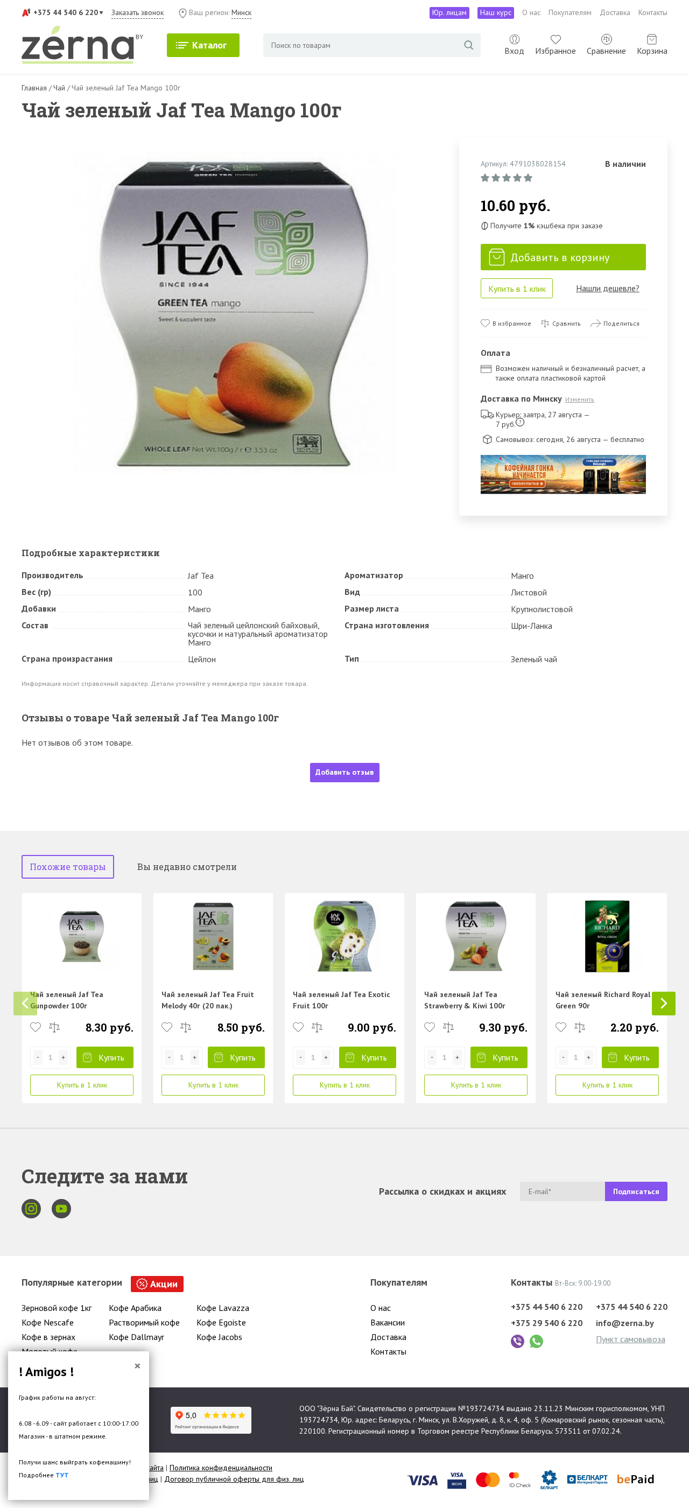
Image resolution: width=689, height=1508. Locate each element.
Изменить (579, 399)
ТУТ (62, 1475)
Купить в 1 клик (517, 288)
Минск (241, 12)
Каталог (209, 45)
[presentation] (25, 1003)
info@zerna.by (625, 1322)
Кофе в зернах (48, 1336)
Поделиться (621, 323)
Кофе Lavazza (222, 1307)
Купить (111, 1057)
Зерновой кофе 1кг (57, 1307)
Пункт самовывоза (630, 1339)
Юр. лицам (449, 12)
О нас (531, 12)
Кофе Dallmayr (136, 1336)
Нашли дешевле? (607, 288)
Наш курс (495, 12)
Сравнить (566, 323)
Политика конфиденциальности (221, 1467)
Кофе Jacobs (219, 1336)
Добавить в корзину (559, 257)
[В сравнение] (54, 1027)
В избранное (512, 323)
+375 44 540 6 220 (65, 12)
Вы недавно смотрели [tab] (187, 866)
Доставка (615, 12)
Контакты (652, 12)
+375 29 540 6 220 (546, 1322)
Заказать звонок (137, 12)
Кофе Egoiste (221, 1322)
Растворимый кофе (144, 1322)
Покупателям (570, 12)
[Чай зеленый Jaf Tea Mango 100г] (235, 313)
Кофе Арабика (135, 1307)
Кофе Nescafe (48, 1322)
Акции (164, 1284)
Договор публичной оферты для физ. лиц (234, 1479)
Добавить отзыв (344, 772)
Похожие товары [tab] (68, 866)
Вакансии (387, 1322)
